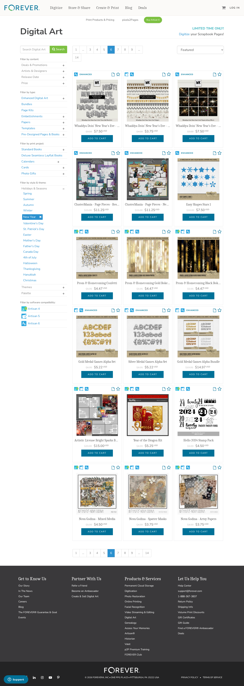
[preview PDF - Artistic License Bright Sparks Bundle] (113, 389)
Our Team (23, 596)
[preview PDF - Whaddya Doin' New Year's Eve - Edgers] (163, 74)
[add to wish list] (118, 75)
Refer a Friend (79, 585)
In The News (25, 591)
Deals (142, 8)
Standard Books (31, 149)
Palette (26, 293)
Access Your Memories (137, 628)
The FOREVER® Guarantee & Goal (37, 612)
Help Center (184, 585)
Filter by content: (29, 59)
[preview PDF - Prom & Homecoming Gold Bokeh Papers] (163, 231)
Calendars (27, 162)
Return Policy (185, 601)
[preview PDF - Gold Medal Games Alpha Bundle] (214, 310)
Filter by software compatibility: (37, 302)
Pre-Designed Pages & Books (40, 134)
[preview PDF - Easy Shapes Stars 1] (214, 153)
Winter (28, 210)
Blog (128, 8)
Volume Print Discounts (191, 612)
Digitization (131, 591)
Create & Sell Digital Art (85, 596)
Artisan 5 (34, 316)
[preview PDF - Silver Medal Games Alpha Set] (163, 310)
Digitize (56, 8)
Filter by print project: (32, 143)
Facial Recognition (135, 607)
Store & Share (79, 8)
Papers (25, 122)
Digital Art (130, 617)
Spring (27, 193)
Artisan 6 (34, 323)
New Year (29, 217)
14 (77, 58)
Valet (127, 644)
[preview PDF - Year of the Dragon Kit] (163, 389)
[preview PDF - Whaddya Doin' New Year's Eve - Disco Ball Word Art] (113, 74)
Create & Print (107, 8)
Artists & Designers (34, 71)
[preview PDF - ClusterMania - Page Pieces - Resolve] (113, 153)
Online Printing (133, 601)
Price (24, 83)
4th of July (29, 257)
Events (22, 617)
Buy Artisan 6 (153, 19)
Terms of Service (212, 677)
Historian (130, 638)
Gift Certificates (186, 617)
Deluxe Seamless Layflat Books (41, 155)
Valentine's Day (33, 223)
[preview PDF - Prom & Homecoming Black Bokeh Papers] (214, 231)
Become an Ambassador (85, 591)
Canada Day (30, 252)
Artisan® (130, 633)
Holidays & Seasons (34, 188)
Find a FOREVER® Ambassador (195, 628)
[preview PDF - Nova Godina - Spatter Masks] (163, 467)
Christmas (29, 280)
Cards (25, 167)
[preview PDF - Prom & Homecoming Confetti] (113, 231)
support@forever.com (190, 591)
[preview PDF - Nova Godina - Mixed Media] (113, 467)
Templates (28, 128)
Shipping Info (185, 607)
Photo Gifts (28, 173)
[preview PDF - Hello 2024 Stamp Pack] (214, 389)
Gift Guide (183, 623)
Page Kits (27, 110)
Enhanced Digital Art (34, 98)
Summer (28, 199)
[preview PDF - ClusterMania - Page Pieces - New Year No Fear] (163, 153)
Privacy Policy (189, 677)
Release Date (30, 77)
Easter (27, 235)
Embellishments (32, 116)
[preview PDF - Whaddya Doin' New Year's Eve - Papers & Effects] (214, 74)
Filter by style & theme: (33, 182)
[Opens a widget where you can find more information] (16, 679)
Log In (235, 7)
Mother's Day (32, 240)
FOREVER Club (133, 654)
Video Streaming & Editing (139, 612)
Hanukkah (29, 275)
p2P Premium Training (137, 649)
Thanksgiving (31, 269)
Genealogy (130, 623)
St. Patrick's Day (33, 229)
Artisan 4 (34, 309)
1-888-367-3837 (187, 596)
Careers (22, 601)
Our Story (23, 585)
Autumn (28, 205)
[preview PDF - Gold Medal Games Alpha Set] (113, 310)
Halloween (30, 263)
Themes (26, 287)
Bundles (26, 104)
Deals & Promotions (34, 65)
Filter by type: (27, 92)
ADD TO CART (97, 138)
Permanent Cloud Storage (139, 585)
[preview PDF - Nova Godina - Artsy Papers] (214, 467)
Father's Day (31, 246)
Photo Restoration (135, 596)
